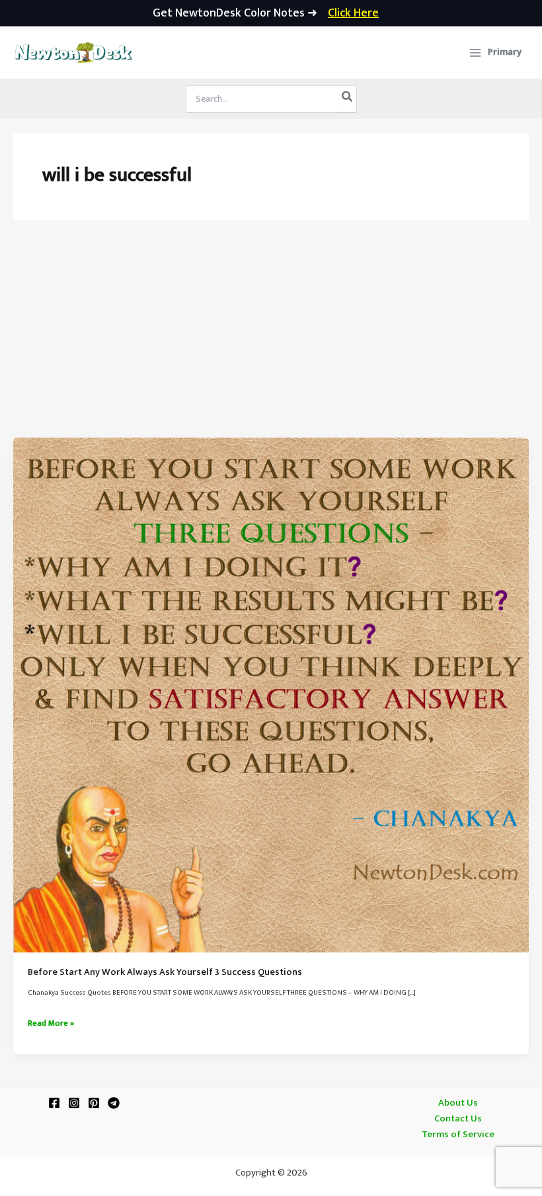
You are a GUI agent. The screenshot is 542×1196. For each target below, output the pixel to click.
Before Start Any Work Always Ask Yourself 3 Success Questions (165, 972)
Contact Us (458, 1119)
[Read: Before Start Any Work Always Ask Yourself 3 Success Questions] (271, 695)
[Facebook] (54, 1103)
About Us (458, 1103)
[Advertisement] (271, 338)
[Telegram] (114, 1103)
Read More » (51, 1024)
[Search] (347, 99)
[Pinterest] (94, 1103)
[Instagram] (74, 1103)
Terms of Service (458, 1135)
